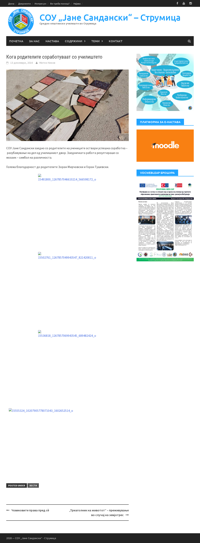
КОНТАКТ (115, 41)
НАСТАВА (52, 41)
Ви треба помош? (60, 3)
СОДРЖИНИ (73, 41)
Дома (11, 3)
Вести (33, 485)
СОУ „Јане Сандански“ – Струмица (110, 17)
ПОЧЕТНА (16, 41)
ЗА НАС (34, 41)
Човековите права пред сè (30, 510)
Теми (95, 41)
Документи (24, 3)
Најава (76, 3)
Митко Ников (47, 62)
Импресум (40, 3)
